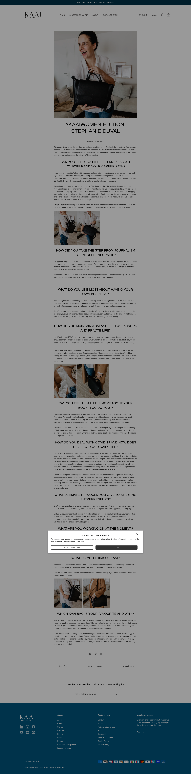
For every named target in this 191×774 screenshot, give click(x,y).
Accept (116, 547)
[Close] (137, 534)
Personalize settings (72, 547)
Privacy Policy (79, 541)
